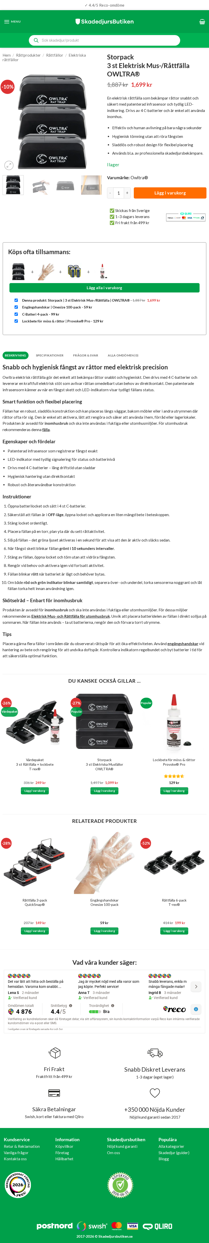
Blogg (164, 1158)
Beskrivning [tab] (15, 355)
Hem (7, 55)
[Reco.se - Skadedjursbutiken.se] (18, 1185)
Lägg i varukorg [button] (34, 790)
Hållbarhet (64, 1158)
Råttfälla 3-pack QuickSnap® (34, 902)
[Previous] (11, 122)
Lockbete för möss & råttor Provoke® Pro (174, 762)
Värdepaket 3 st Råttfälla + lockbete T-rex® (35, 764)
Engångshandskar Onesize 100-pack (104, 902)
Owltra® (139, 177)
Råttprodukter (28, 55)
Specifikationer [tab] (50, 355)
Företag (62, 1152)
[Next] (93, 122)
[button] (12, 21)
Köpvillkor (64, 1146)
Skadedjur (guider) (174, 1152)
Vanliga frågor (16, 1152)
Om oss (113, 1152)
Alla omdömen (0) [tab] (123, 355)
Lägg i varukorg (170, 192)
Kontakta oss (15, 1158)
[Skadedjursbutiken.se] (104, 21)
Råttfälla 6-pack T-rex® (174, 902)
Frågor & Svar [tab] (85, 355)
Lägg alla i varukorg (104, 287)
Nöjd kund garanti (122, 1146)
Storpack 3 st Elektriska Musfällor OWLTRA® (104, 764)
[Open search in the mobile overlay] (104, 40)
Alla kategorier (171, 1146)
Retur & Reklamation (22, 1146)
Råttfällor (54, 55)
